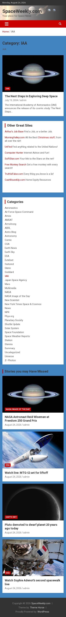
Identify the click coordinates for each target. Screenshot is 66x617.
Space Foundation (14, 332)
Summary (10, 348)
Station (8, 340)
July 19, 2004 (11, 100)
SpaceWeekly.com (22, 11)
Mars (7, 284)
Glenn (8, 268)
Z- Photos (10, 360)
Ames (8, 215)
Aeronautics (11, 207)
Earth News (11, 248)
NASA (8, 292)
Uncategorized (12, 352)
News (8, 308)
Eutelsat (9, 260)
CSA (7, 244)
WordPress (43, 611)
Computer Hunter (14, 152)
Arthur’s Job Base (14, 131)
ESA (7, 256)
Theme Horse (37, 607)
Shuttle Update (12, 324)
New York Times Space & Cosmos (23, 304)
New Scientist (12, 300)
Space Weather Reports (17, 336)
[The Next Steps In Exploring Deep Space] (33, 73)
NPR (7, 312)
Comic (8, 240)
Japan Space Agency (16, 280)
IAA (7, 88)
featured (9, 264)
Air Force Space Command (19, 211)
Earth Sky (10, 252)
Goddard (9, 272)
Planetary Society (14, 320)
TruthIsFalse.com (14, 173)
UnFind (8, 146)
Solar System (12, 328)
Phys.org (9, 316)
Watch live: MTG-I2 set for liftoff (26, 472)
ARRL (8, 228)
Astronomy (11, 236)
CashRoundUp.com (15, 179)
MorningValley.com (15, 137)
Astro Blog (10, 232)
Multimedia (10, 288)
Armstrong (10, 224)
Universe (9, 356)
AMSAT (9, 220)
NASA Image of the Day (17, 296)
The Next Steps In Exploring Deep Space (31, 96)
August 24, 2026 (13, 425)
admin (23, 100)
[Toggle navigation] (6, 24)
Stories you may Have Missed (26, 371)
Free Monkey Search (15, 164)
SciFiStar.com (12, 158)
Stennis (9, 344)
